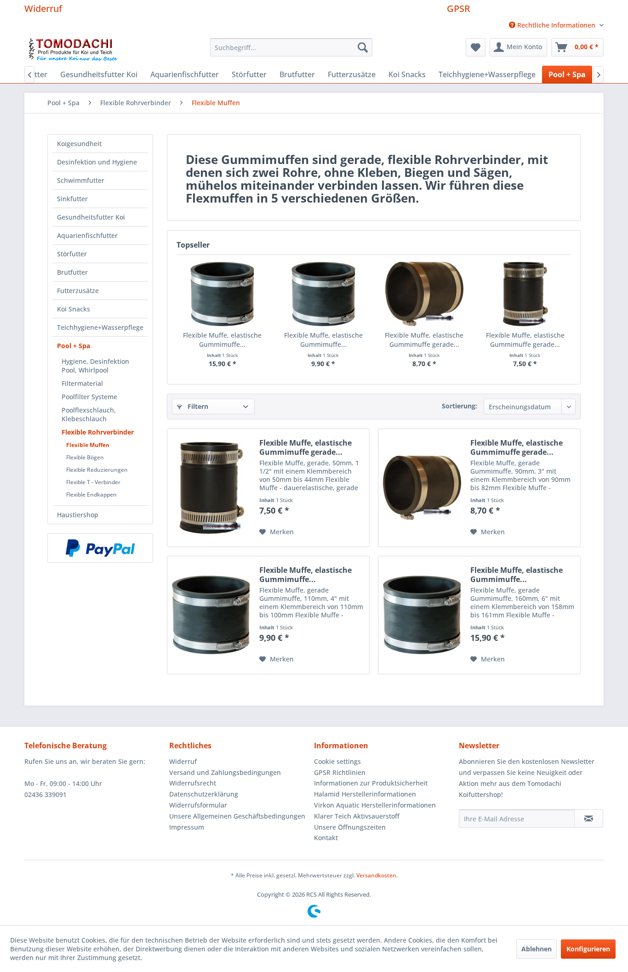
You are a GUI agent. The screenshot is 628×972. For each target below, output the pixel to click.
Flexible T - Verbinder (93, 482)
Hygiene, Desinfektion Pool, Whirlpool (95, 365)
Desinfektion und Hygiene (97, 162)
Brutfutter (72, 272)
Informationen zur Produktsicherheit (371, 783)
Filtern (197, 406)
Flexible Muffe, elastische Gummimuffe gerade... (424, 340)
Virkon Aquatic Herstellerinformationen (375, 805)
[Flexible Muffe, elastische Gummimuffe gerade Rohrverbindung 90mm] (424, 294)
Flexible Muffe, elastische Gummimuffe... (222, 340)
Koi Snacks (73, 309)
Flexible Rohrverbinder (98, 432)
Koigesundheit (79, 143)
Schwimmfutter (80, 180)
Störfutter (72, 253)
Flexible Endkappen (91, 494)
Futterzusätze (78, 290)
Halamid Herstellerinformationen (365, 794)
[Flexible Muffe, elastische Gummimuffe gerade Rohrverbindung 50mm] (525, 294)
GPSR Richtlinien (339, 772)
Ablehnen (536, 948)
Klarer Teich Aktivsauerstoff (357, 816)
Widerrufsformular (198, 805)
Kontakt (326, 837)
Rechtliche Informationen (556, 25)
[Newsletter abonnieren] (588, 818)
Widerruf (43, 8)
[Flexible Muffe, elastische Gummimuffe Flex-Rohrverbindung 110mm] (323, 294)
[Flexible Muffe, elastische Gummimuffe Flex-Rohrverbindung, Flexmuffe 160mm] (222, 294)
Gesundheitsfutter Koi (91, 217)
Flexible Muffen (87, 445)
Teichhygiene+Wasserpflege (100, 327)
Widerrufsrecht (192, 783)
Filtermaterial (82, 383)
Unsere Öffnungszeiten (350, 827)
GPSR (458, 8)
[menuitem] (553, 25)
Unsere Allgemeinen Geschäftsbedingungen (237, 816)
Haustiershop (77, 514)
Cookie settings (337, 761)
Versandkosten (376, 875)
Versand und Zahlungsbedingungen (225, 772)
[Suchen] (362, 47)
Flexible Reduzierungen (97, 470)
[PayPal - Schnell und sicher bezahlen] (100, 548)
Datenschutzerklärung (203, 794)
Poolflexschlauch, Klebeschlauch (89, 414)
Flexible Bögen (85, 457)
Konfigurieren (588, 948)
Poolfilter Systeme (89, 396)
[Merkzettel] (475, 47)
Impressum (186, 827)
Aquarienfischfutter (87, 235)
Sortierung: (459, 405)
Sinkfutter (72, 198)
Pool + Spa (73, 345)
